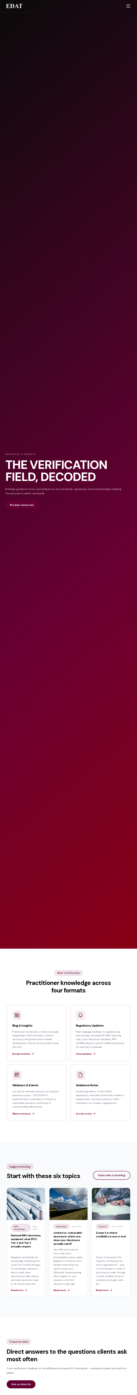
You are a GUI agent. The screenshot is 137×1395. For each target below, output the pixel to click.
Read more (17, 1290)
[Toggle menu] (128, 6)
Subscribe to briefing (111, 1175)
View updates (84, 1053)
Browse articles (21, 1053)
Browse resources (22, 505)
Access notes (84, 1113)
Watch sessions (21, 1113)
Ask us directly (21, 1384)
